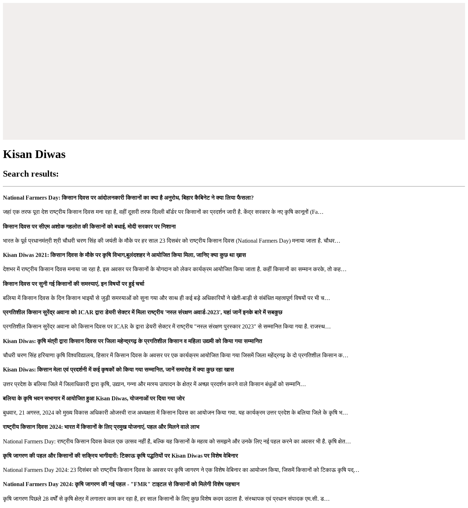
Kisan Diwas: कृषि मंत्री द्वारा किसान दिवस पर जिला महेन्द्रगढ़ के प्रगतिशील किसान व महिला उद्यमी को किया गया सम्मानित (132, 341)
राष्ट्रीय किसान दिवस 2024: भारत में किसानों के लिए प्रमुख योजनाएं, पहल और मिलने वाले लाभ (101, 427)
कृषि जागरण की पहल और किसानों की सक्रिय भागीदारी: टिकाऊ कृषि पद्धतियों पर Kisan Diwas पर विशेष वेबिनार (120, 456)
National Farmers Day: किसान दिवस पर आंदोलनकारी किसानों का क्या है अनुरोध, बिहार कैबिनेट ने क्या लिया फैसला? (128, 198)
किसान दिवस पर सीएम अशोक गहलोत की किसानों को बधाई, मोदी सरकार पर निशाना (89, 226)
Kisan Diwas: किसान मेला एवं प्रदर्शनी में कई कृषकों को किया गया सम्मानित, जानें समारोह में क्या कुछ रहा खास (118, 369)
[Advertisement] (234, 87)
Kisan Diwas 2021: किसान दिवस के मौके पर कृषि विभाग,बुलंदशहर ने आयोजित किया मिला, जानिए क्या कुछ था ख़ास (124, 255)
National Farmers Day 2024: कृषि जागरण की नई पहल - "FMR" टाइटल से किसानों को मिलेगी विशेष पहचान (121, 484)
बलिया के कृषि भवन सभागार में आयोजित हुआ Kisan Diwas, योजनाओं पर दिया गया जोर (94, 398)
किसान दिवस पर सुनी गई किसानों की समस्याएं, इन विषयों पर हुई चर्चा (73, 284)
